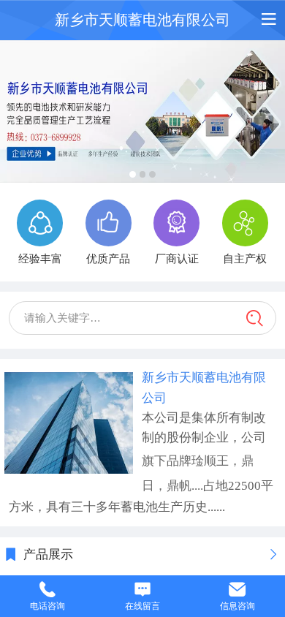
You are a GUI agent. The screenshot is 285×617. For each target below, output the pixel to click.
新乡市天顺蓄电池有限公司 (142, 20)
